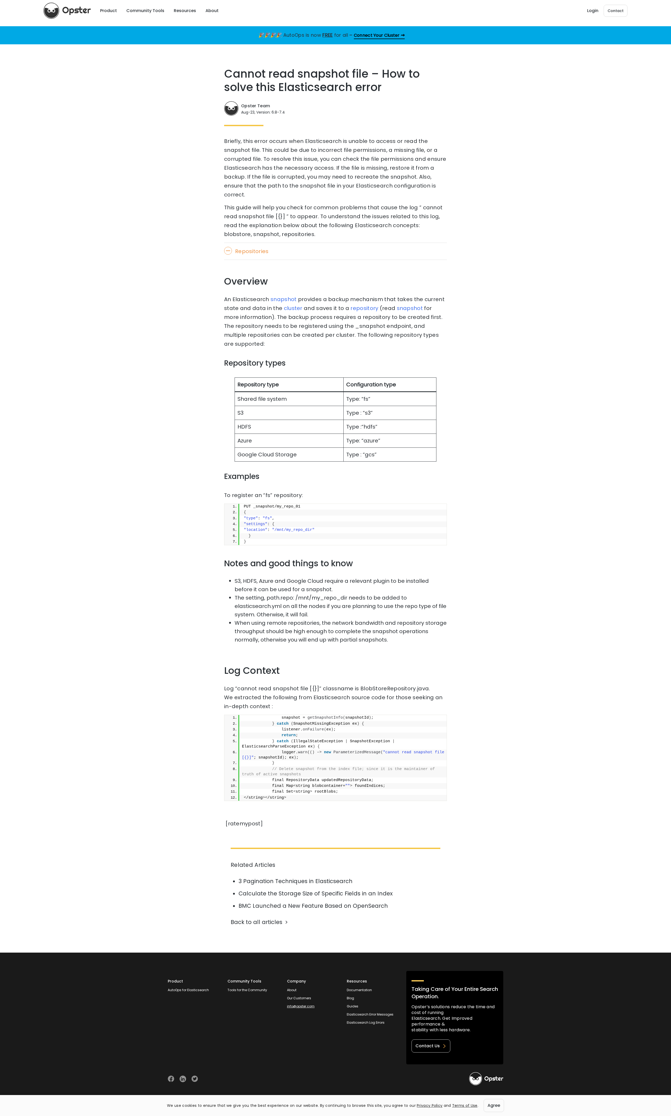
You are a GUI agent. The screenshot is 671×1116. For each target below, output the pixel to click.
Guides (352, 1006)
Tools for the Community (247, 990)
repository (364, 308)
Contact (616, 10)
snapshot (283, 299)
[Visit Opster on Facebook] (171, 1079)
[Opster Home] (67, 11)
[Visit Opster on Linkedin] (183, 1079)
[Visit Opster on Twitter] (194, 1079)
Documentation (359, 990)
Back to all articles (256, 922)
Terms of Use (465, 1105)
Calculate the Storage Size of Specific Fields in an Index (316, 893)
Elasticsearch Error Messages (370, 1014)
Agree (494, 1105)
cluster (293, 308)
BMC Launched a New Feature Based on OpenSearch (313, 906)
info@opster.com (301, 1006)
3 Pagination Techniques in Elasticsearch (296, 881)
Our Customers (299, 998)
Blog (350, 998)
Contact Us (427, 1046)
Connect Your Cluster (377, 35)
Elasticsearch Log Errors (366, 1022)
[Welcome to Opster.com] (486, 1078)
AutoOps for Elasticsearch (188, 990)
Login (592, 11)
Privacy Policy (429, 1105)
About (291, 990)
